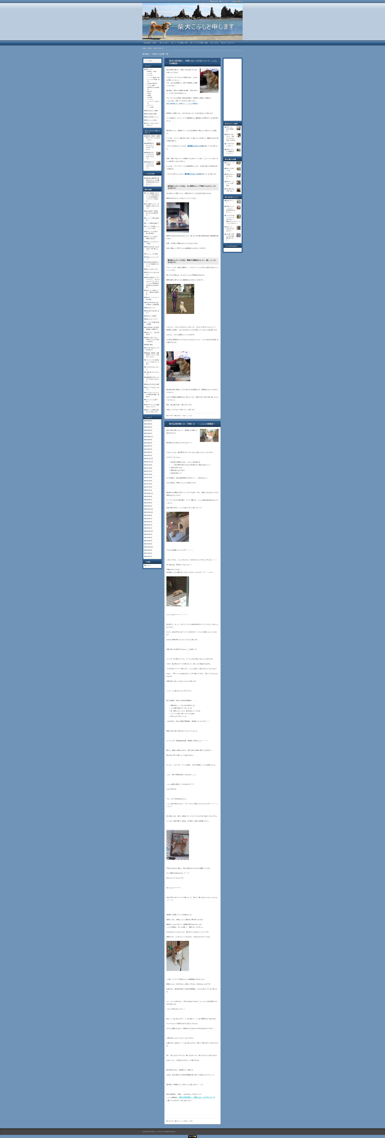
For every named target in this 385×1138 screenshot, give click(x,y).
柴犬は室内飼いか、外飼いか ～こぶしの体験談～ (182, 103)
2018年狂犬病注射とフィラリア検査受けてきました (152, 264)
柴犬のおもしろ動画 (152, 110)
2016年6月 (149, 503)
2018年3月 (149, 452)
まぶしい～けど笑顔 (152, 254)
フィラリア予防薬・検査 (200, 43)
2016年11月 (149, 493)
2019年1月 (149, 433)
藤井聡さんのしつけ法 (193, 174)
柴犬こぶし (180, 1121)
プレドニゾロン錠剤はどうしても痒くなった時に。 (152, 362)
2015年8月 (149, 515)
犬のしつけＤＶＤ (228, 43)
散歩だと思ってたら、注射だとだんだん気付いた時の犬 (152, 339)
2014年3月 (149, 544)
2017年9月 (149, 465)
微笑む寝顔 (149, 344)
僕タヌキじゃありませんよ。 (230, 176)
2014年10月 (149, 531)
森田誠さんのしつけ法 (195, 146)
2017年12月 (149, 458)
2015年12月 (149, 509)
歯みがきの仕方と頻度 (152, 384)
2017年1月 (149, 490)
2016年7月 (149, 499)
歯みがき (149, 91)
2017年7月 (149, 471)
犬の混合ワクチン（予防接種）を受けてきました (152, 206)
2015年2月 (149, 525)
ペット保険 (150, 107)
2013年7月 (149, 556)
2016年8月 (149, 496)
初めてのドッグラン (152, 319)
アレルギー (165, 43)
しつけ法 (215, 43)
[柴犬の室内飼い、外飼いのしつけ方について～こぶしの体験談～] (208, 93)
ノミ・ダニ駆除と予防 (180, 43)
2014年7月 (149, 534)
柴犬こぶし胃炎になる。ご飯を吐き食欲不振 (152, 292)
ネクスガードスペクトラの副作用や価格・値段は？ (152, 394)
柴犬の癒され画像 (151, 114)
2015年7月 (149, 518)
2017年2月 (149, 487)
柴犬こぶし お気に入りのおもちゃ (230, 228)
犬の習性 (149, 97)
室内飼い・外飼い (151, 43)
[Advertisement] (233, 90)
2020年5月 (149, 421)
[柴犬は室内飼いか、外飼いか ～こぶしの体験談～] (208, 442)
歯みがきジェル (150, 307)
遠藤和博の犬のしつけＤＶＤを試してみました (152, 379)
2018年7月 (149, 446)
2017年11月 (149, 462)
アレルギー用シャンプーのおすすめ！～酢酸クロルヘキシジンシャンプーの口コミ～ (233, 219)
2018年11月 (149, 436)
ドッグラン (150, 99)
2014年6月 (149, 537)
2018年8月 (149, 443)
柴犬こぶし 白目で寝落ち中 (230, 129)
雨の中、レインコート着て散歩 (230, 183)
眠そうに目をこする (152, 269)
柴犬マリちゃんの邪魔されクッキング (230, 151)
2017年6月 (149, 474)
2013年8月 (149, 553)
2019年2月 (149, 430)
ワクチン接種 (151, 85)
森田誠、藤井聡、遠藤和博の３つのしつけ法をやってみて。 (153, 138)
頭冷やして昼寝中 (151, 316)
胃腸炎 (149, 95)
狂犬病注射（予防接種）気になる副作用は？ (152, 213)
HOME (144, 48)
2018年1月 (149, 455)
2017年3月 (149, 484)
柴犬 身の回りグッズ (152, 117)
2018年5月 (149, 449)
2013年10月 (149, 547)
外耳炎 (149, 93)
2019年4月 (149, 427)
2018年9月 (149, 439)
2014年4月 (149, 540)
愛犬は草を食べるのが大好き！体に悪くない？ (152, 249)
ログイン (148, 565)
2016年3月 (149, 506)
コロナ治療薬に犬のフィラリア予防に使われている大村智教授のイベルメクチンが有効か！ (152, 197)
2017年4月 (149, 481)
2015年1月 (149, 528)
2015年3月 (149, 521)
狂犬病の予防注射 (152, 83)
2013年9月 (149, 550)
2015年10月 (149, 512)
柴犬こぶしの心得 (151, 120)
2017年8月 (149, 468)
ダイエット (150, 105)
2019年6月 (149, 424)
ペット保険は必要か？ (152, 223)
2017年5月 (149, 477)
